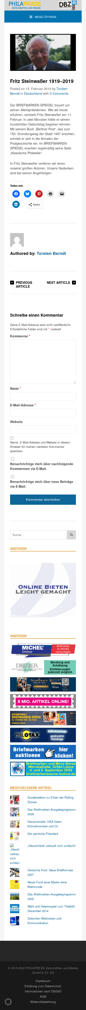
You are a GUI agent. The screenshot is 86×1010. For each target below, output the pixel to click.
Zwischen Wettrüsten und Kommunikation (44, 920)
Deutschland (33, 93)
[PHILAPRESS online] (43, 5)
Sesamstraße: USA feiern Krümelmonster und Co (45, 823)
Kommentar (20, 336)
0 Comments (59, 93)
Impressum (43, 981)
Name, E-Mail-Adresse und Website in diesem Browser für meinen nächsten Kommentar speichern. (40, 446)
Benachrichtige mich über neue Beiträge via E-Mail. (41, 484)
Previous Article (24, 284)
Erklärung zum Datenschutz (43, 986)
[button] (8, 1002)
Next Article (58, 282)
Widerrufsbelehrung (43, 1002)
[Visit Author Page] (17, 240)
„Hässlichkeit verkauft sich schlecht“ (52, 845)
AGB (43, 996)
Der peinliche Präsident (43, 833)
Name (15, 388)
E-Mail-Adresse (23, 405)
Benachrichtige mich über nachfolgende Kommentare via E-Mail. (41, 466)
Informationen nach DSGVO (43, 991)
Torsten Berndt (51, 253)
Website (16, 421)
